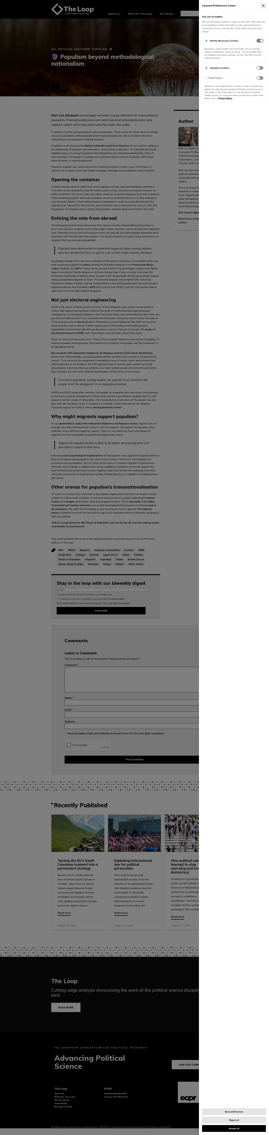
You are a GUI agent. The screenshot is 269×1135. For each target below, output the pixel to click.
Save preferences (234, 1111)
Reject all (234, 1120)
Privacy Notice (225, 98)
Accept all (234, 1128)
